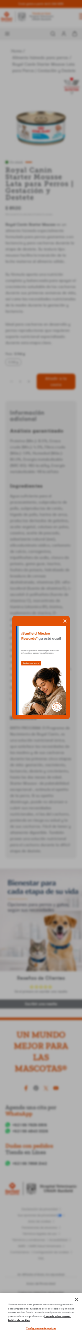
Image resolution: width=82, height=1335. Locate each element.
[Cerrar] (77, 1299)
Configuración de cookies (41, 1328)
